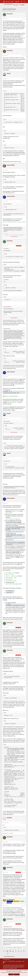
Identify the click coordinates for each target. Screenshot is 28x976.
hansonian (6, 11)
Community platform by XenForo (14, 965)
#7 (24, 376)
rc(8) (7, 225)
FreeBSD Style (7, 959)
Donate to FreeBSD (19, 5)
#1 (24, 18)
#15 (24, 872)
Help (23, 961)
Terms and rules (11, 961)
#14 (24, 841)
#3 (24, 78)
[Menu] (4, 1)
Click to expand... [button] (14, 236)
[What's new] (21, 1)
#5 (24, 201)
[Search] (24, 1)
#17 (24, 924)
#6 (24, 245)
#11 (24, 627)
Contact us (5, 961)
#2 (24, 55)
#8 (24, 418)
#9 (24, 458)
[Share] (23, 19)
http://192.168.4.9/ (20, 915)
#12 (24, 655)
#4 (24, 170)
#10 (24, 503)
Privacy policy (18, 961)
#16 (24, 905)
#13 (24, 822)
